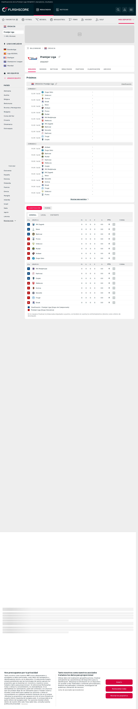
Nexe (38, 229)
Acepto (119, 682)
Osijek (38, 278)
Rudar (38, 249)
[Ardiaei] (33, 253)
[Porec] (33, 239)
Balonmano (35, 48)
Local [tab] (43, 215)
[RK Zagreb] (33, 224)
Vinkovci (39, 244)
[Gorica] (33, 288)
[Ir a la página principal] (17, 10)
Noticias (54, 69)
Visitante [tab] (54, 215)
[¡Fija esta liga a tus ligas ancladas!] (59, 57)
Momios (42, 69)
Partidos (80, 69)
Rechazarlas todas (119, 689)
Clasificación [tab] (34, 208)
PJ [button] (81, 220)
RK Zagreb (40, 224)
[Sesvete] (33, 293)
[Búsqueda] (118, 9)
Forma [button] (122, 220)
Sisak (38, 302)
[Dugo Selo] (33, 258)
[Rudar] (33, 248)
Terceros (24, 704)
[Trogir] (33, 297)
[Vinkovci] (33, 243)
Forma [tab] (47, 208)
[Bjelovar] (33, 234)
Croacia (51, 48)
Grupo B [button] (35, 264)
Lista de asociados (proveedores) (71, 690)
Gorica (38, 288)
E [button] (90, 220)
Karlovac (39, 273)
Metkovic (39, 283)
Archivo (107, 69)
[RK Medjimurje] (33, 268)
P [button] (94, 220)
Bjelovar (39, 234)
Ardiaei (38, 253)
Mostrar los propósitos (119, 696)
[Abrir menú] (131, 9)
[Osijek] (33, 278)
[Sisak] (33, 302)
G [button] (86, 220)
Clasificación (94, 69)
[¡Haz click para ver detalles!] (79, 94)
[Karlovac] (33, 273)
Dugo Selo (40, 258)
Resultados (67, 69)
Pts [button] (109, 220)
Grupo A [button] (35, 220)
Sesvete (39, 293)
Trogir (38, 298)
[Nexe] (33, 229)
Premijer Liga (9, 32)
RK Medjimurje (41, 269)
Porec (38, 239)
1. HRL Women (9, 36)
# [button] (28, 220)
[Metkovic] (33, 283)
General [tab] (32, 215)
